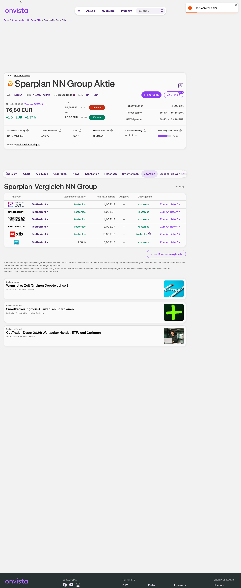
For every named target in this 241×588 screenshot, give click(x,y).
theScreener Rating (133, 130)
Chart (26, 174)
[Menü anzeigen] (79, 10)
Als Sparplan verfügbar (28, 144)
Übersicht (11, 174)
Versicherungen (22, 75)
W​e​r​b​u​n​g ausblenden (123, 44)
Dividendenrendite (49, 130)
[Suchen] (162, 11)
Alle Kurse (42, 174)
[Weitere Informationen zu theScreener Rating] (131, 136)
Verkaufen (97, 107)
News (76, 174)
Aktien (22, 20)
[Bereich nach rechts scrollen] (183, 174)
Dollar (151, 585)
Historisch (110, 174)
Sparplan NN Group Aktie (55, 20)
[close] (236, 5)
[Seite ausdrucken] (180, 85)
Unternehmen (130, 174)
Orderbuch (60, 174)
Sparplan (149, 174)
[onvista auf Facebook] (65, 585)
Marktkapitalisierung (16, 130)
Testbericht (39, 204)
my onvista (108, 10)
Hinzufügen (151, 95)
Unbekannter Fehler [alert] (205, 8)
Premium (126, 10)
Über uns (219, 585)
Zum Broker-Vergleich (166, 254)
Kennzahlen (92, 174)
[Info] (27, 131)
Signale (175, 95)
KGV (75, 130)
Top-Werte (180, 585)
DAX (125, 585)
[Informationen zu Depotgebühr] (149, 233)
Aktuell (90, 10)
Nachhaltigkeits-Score (168, 130)
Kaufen (97, 117)
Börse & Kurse (10, 20)
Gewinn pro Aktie (101, 130)
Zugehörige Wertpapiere (175, 174)
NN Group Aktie (34, 20)
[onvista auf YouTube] (71, 585)
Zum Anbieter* (169, 204)
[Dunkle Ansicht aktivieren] (21, 1)
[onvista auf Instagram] (78, 585)
